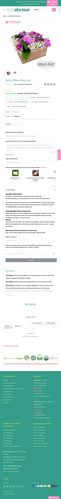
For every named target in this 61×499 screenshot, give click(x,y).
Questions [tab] (17, 326)
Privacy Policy (7, 400)
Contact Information (9, 383)
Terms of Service (8, 397)
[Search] (54, 9)
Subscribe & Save (53, 3)
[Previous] (51, 187)
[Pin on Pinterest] (48, 84)
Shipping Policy (8, 391)
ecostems (9, 84)
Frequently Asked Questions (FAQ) (13, 388)
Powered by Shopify (8, 494)
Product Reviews (8, 386)
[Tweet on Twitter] (51, 84)
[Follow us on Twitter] (7, 486)
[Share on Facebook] (45, 84)
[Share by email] (54, 84)
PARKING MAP (37, 391)
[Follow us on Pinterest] (13, 486)
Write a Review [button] (51, 323)
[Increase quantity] (22, 124)
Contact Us (54, 497)
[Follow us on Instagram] (10, 486)
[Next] (54, 187)
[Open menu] (4, 9)
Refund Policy (7, 394)
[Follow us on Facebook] (4, 486)
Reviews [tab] (7, 326)
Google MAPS (37, 388)
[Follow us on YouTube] (16, 486)
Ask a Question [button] (37, 323)
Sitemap (5, 402)
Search (5, 380)
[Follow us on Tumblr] (22, 486)
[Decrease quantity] (14, 124)
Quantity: (9, 124)
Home (4, 16)
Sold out (31, 260)
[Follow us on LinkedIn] (19, 486)
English (6, 478)
